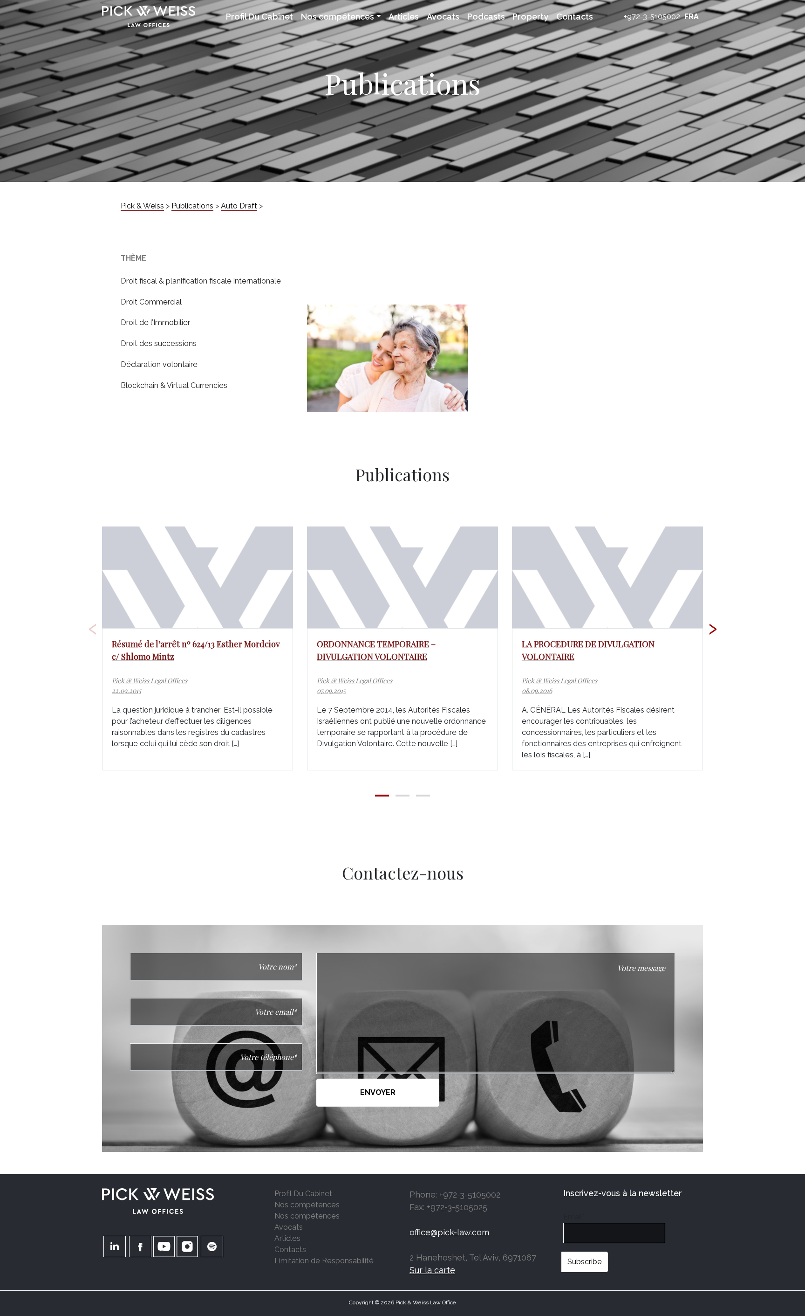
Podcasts (486, 16)
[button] (382, 795)
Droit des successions (159, 343)
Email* (574, 1216)
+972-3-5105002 (652, 16)
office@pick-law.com (449, 1232)
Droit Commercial (151, 302)
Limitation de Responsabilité (324, 1260)
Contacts (574, 16)
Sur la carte (432, 1270)
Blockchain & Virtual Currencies (174, 385)
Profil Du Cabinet (259, 16)
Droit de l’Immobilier (155, 322)
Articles (404, 16)
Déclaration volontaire (159, 364)
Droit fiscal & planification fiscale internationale (201, 281)
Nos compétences (337, 16)
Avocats (443, 16)
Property (530, 16)
